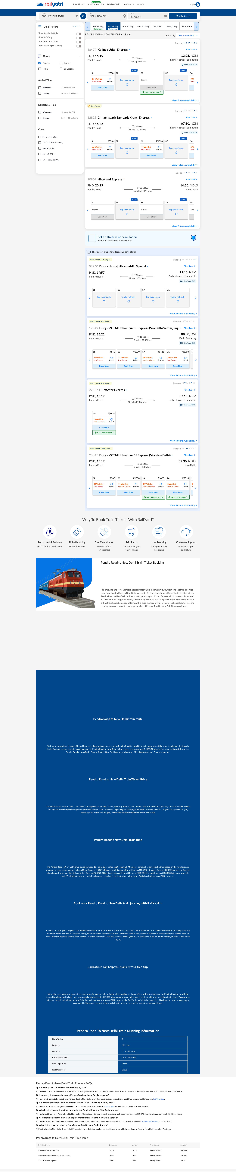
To (91, 13)
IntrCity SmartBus (96, 4)
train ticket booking (150, 1121)
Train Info (127, 4)
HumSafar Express (107, 390)
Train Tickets (78, 4)
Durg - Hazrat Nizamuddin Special (117, 266)
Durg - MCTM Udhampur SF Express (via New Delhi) (130, 455)
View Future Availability (184, 100)
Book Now (102, 87)
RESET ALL (76, 27)
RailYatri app (158, 1099)
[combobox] (59, 16)
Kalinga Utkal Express (107, 49)
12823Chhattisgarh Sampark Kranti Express (54, 1155)
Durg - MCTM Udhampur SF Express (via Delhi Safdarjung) (134, 328)
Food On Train (113, 4)
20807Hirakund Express (47, 1161)
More (139, 4)
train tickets (109, 1106)
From (43, 13)
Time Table (190, 49)
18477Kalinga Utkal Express (48, 1150)
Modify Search (183, 16)
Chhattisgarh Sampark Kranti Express (118, 117)
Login (192, 4)
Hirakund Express (104, 179)
